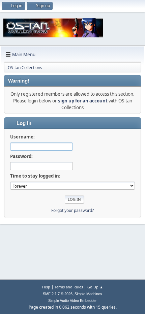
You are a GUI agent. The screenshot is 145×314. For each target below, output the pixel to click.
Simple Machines (88, 294)
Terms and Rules (69, 286)
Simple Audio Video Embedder (72, 301)
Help (46, 286)
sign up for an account (83, 101)
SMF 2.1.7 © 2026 (57, 294)
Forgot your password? (72, 210)
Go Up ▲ (95, 286)
